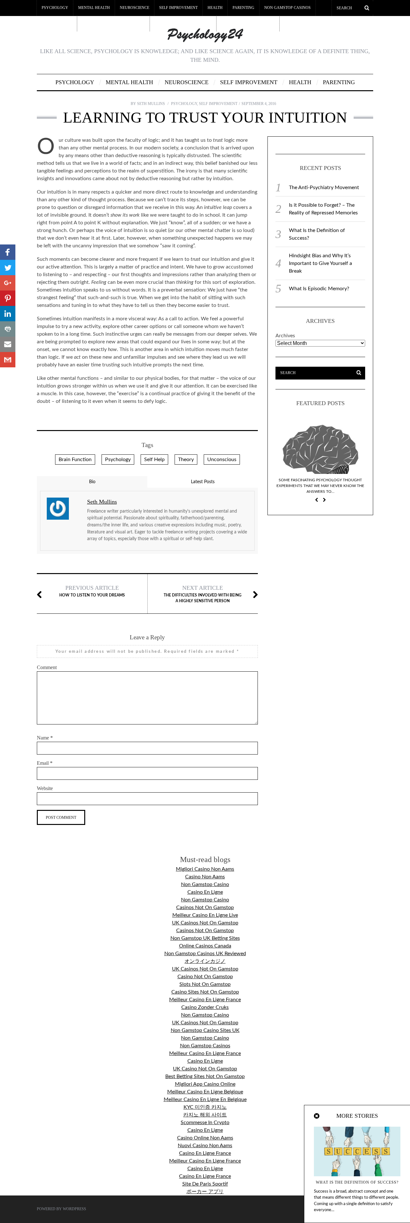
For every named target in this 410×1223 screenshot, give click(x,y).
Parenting (243, 7)
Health (215, 7)
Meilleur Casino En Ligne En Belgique (205, 1099)
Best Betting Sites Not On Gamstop (205, 1076)
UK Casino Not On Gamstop (205, 1068)
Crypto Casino (56, 23)
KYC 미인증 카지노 (205, 1107)
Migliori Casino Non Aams (205, 869)
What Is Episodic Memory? (319, 288)
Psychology (55, 7)
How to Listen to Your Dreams (92, 591)
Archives (285, 335)
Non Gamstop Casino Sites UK (205, 1030)
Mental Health (94, 7)
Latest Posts (203, 482)
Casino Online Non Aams (205, 1137)
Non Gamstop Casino (205, 884)
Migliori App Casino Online (205, 1084)
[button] (7, 252)
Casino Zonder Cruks (205, 1007)
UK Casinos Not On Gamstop (205, 922)
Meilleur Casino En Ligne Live (205, 915)
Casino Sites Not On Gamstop (205, 992)
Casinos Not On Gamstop (205, 907)
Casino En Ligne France (205, 1153)
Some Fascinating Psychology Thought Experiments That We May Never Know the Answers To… (320, 485)
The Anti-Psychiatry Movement (324, 187)
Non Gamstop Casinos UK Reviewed (205, 953)
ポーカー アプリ (205, 1191)
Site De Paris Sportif (205, 1184)
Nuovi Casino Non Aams (205, 1145)
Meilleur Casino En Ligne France (205, 999)
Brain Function (75, 459)
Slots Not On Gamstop (205, 984)
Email (45, 763)
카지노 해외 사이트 (205, 1114)
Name (45, 737)
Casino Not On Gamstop (205, 976)
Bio (92, 482)
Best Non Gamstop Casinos (183, 23)
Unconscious (221, 459)
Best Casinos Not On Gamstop (113, 23)
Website (45, 788)
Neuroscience (134, 7)
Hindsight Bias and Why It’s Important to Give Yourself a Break (320, 263)
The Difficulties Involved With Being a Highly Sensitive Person (203, 594)
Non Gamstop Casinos (287, 7)
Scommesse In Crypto (205, 1122)
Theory (186, 459)
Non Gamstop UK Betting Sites (205, 938)
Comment (47, 667)
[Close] (317, 1116)
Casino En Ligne (205, 892)
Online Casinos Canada (205, 945)
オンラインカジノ (205, 961)
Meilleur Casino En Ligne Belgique (205, 1091)
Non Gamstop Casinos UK (248, 23)
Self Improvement (178, 7)
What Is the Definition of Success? (357, 1182)
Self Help (154, 459)
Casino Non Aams (205, 876)
